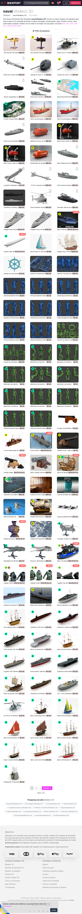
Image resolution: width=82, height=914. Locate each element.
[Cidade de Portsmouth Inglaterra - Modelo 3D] (41, 529)
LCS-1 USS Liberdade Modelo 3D (67, 693)
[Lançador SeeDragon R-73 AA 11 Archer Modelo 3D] (14, 175)
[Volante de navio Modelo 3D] (14, 264)
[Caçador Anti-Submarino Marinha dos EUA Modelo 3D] (14, 662)
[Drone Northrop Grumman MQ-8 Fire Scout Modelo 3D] (41, 198)
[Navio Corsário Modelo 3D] (14, 750)
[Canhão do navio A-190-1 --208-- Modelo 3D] (68, 65)
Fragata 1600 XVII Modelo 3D (66, 251)
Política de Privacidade (50, 881)
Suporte (45, 864)
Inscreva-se (75, 3)
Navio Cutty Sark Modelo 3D (39, 760)
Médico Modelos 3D (51, 811)
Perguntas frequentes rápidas (52, 871)
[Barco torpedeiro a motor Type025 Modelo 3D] (68, 595)
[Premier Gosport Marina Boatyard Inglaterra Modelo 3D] (14, 109)
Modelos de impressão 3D (14, 868)
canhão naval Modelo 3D (65, 428)
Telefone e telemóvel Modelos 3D (46, 808)
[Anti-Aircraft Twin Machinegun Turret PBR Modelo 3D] (41, 43)
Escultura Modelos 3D (14, 804)
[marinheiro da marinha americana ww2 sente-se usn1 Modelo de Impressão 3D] (68, 374)
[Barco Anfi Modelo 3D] (68, 750)
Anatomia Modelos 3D (61, 815)
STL (4, 26)
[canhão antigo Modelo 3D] (14, 463)
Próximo (46, 788)
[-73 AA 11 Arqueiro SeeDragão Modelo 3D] (41, 175)
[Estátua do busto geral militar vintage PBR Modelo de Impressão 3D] (14, 529)
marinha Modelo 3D (10, 517)
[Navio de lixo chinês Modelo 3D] (41, 728)
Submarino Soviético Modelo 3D (14, 207)
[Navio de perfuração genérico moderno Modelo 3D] (68, 109)
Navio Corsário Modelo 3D (12, 760)
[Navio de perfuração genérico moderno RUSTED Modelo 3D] (41, 109)
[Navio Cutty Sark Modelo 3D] (41, 750)
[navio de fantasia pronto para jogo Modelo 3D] (68, 463)
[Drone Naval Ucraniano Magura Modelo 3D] (68, 175)
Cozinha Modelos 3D (53, 804)
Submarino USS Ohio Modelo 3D (40, 627)
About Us (9, 832)
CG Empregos (10, 887)
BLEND (13, 26)
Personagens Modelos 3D (34, 804)
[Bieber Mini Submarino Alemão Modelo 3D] (41, 595)
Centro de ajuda (48, 868)
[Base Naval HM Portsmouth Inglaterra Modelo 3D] (68, 87)
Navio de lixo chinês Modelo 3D (40, 738)
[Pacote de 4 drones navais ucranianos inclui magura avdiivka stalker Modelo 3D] (41, 87)
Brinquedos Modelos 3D (32, 811)
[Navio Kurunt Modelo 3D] (14, 728)
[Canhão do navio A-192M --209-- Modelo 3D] (41, 65)
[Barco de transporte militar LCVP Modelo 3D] (41, 640)
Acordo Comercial (48, 877)
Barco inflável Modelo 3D (65, 229)
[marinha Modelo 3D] (14, 507)
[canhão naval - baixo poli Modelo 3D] (68, 441)
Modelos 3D (9, 864)
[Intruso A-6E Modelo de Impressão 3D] (41, 551)
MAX (64, 24)
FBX (71, 24)
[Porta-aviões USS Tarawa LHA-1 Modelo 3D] (14, 640)
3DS (75, 24)
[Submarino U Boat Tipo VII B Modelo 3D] (68, 617)
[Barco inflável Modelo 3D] (68, 220)
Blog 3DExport (10, 884)
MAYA (19, 26)
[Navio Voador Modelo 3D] (68, 728)
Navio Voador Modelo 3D (65, 738)
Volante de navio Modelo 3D (13, 273)
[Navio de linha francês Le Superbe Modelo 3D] (68, 640)
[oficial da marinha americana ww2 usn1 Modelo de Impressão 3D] (14, 419)
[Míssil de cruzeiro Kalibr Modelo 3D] (14, 65)
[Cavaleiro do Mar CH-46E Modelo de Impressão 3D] (68, 529)
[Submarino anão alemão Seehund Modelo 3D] (68, 662)
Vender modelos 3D (12, 877)
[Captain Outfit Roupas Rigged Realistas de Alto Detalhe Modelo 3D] (41, 573)
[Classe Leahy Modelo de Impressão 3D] (14, 242)
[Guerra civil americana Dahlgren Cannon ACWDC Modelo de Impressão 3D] (41, 264)
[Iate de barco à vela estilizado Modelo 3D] (41, 242)
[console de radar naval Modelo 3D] (68, 485)
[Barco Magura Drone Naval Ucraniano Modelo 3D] (68, 153)
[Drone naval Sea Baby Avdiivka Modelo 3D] (14, 131)
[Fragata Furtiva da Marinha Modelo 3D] (41, 220)
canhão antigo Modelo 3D (12, 472)
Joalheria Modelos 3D (13, 811)
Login (66, 3)
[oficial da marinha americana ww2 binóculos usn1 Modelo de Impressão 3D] (41, 419)
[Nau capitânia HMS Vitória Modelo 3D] (14, 617)
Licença (45, 874)
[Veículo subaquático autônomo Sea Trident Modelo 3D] (14, 87)
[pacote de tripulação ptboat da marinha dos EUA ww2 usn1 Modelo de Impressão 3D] (14, 352)
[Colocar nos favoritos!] (22, 48)
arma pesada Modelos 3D (23, 815)
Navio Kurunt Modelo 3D (12, 738)
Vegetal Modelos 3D (68, 808)
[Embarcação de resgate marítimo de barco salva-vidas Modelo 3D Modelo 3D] (41, 153)
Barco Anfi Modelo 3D (64, 760)
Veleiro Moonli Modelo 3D (65, 716)
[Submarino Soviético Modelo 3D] (14, 198)
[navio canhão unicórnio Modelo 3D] (41, 463)
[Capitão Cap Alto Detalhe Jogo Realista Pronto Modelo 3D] (68, 573)
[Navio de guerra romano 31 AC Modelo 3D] (14, 684)
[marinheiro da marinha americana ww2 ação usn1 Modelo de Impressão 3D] (68, 396)
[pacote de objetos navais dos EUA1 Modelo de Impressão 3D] (68, 330)
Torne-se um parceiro (12, 881)
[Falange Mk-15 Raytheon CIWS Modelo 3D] (14, 772)
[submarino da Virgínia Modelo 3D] (14, 485)
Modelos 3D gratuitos (12, 871)
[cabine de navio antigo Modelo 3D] (41, 485)
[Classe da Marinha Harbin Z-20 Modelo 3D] (68, 507)
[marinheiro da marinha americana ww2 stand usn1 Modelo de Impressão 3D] (14, 374)
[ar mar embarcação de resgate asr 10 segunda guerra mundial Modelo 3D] (14, 441)
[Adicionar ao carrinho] (18, 48)
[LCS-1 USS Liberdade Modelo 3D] (68, 684)
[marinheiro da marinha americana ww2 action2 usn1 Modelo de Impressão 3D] (41, 396)
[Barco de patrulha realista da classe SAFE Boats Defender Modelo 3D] (68, 551)
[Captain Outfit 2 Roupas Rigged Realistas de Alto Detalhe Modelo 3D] (14, 573)
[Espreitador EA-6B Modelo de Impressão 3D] (14, 551)
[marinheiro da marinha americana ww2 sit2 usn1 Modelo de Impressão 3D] (41, 374)
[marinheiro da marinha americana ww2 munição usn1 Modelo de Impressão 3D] (14, 396)
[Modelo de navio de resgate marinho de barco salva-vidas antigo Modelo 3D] (41, 131)
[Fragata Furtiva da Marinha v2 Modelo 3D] (14, 220)
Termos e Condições (49, 884)
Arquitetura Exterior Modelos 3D (19, 808)
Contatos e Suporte (51, 861)
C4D (8, 26)
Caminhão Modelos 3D (43, 815)
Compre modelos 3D (14, 861)
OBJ (67, 24)
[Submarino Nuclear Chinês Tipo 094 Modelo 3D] (14, 595)
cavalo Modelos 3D (69, 804)
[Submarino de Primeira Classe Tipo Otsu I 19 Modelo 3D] (41, 684)
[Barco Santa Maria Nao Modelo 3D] (41, 706)
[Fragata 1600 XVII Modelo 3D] (68, 242)
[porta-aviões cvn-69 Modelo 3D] (41, 441)
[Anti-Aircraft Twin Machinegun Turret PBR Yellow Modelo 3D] (14, 43)
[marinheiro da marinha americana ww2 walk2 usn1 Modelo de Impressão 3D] (41, 352)
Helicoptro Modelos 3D (69, 811)
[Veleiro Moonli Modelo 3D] (68, 706)
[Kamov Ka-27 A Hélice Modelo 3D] (68, 43)
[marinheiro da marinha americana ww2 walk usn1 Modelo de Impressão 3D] (68, 352)
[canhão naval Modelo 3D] (68, 419)
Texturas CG (9, 874)
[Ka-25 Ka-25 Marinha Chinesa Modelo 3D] (14, 706)
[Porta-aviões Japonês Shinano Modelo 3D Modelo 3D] (41, 662)
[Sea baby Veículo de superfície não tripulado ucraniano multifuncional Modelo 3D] (68, 198)
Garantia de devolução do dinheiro (54, 887)
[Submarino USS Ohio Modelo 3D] (41, 617)
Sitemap (71, 900)
